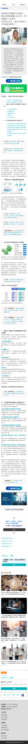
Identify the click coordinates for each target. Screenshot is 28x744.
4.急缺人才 (9, 115)
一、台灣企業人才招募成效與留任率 (13, 100)
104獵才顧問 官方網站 (7, 538)
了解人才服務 (4, 717)
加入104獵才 (4, 738)
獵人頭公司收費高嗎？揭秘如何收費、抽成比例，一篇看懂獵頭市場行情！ (13, 150)
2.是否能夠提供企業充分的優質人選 (16, 125)
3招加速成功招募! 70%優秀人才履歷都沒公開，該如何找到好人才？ (14, 393)
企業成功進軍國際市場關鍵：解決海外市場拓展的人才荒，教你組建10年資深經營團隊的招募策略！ (14, 232)
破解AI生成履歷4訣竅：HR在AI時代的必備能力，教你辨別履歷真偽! (14, 310)
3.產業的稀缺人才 (11, 113)
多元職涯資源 (4, 719)
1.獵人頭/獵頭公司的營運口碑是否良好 (17, 123)
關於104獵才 (4, 736)
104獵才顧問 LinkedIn (7, 543)
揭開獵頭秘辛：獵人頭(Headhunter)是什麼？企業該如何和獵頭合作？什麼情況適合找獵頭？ (13, 215)
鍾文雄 (5, 77)
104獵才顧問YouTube (6, 546)
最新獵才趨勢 (4, 727)
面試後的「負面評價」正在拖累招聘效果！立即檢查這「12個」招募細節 (14, 224)
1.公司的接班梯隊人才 (12, 109)
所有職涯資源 (4, 8)
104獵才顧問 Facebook (7, 541)
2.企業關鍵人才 (11, 111)
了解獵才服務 (4, 725)
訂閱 (14, 688)
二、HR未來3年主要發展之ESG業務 (13, 102)
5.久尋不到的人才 (11, 117)
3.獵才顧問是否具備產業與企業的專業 (16, 127)
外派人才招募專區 (5, 729)
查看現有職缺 (4, 715)
